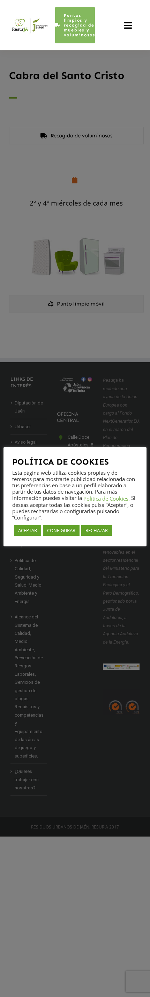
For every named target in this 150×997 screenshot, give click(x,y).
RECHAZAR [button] (96, 530)
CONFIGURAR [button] (61, 530)
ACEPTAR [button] (27, 530)
